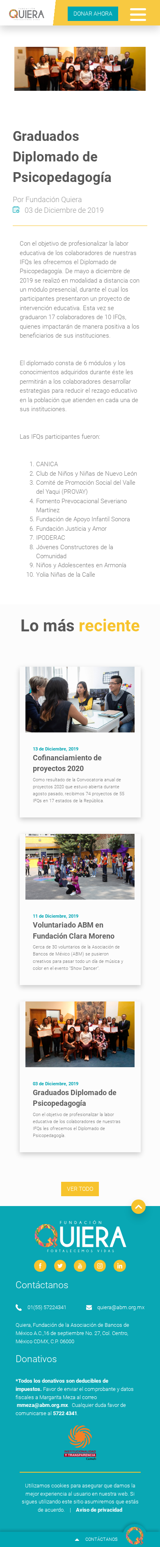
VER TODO (80, 1189)
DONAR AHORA (92, 13)
